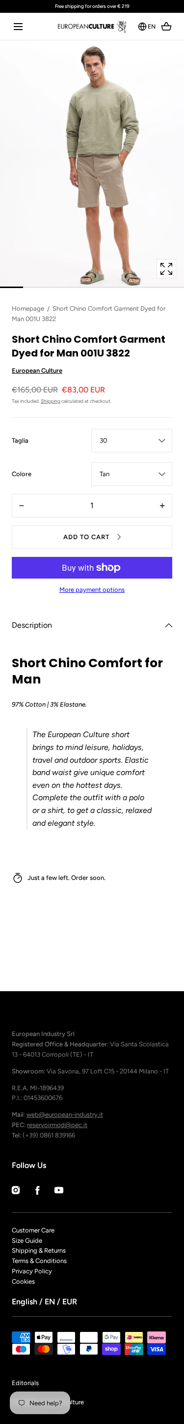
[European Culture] (92, 26)
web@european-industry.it (64, 1114)
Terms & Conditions (39, 1260)
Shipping (50, 401)
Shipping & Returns (39, 1250)
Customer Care (33, 1230)
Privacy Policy (32, 1271)
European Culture (37, 370)
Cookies (23, 1281)
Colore (21, 475)
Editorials (25, 1383)
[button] (18, 26)
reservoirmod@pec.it (57, 1125)
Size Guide (27, 1240)
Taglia (20, 441)
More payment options (92, 589)
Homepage (28, 308)
